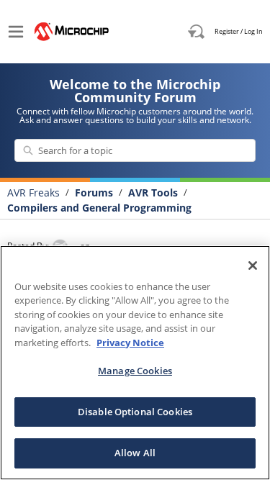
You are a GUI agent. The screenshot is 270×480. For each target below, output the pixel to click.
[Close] (253, 265)
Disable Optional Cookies (135, 411)
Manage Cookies (135, 370)
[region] (135, 362)
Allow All (135, 452)
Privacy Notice (130, 342)
